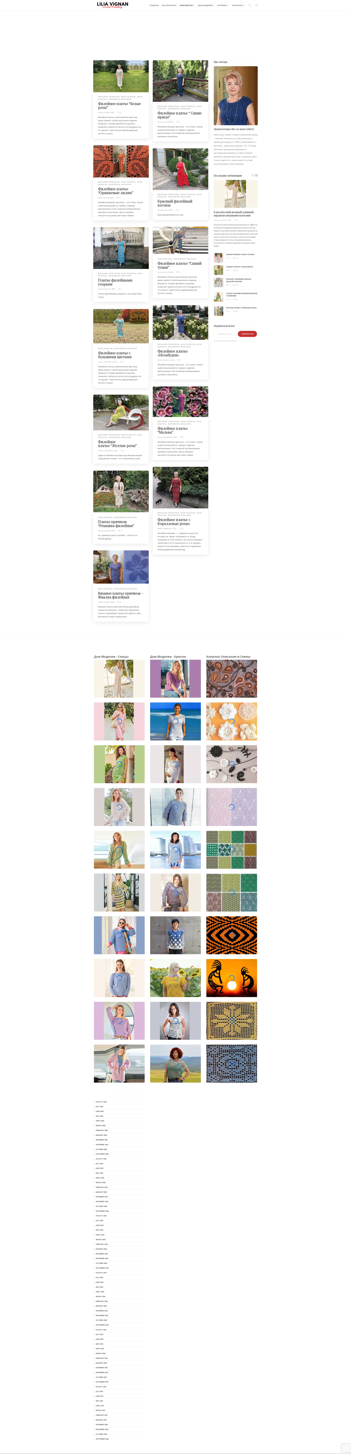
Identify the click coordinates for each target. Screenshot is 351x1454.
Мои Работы (186, 5)
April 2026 (100, 1121)
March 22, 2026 (169, 360)
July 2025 (99, 1164)
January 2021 (101, 1420)
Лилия (100, 112)
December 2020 (102, 1424)
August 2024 (101, 1216)
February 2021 (102, 1415)
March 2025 (100, 1182)
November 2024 (102, 1201)
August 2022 (101, 1330)
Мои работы (128, 97)
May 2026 (99, 1116)
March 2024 (100, 1239)
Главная (154, 5)
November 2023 (102, 1258)
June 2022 (99, 1339)
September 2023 (102, 1268)
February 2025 (102, 1187)
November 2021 (102, 1372)
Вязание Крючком (109, 97)
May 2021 (99, 1401)
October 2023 (101, 1263)
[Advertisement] (175, 31)
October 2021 (101, 1377)
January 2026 (101, 1135)
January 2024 (101, 1249)
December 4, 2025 (110, 362)
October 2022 (101, 1320)
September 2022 (102, 1325)
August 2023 (101, 1273)
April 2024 (100, 1235)
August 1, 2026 (109, 112)
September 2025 (102, 1154)
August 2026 (101, 1102)
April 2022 (100, 1349)
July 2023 (99, 1277)
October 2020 (101, 1434)
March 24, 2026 (109, 289)
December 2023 (102, 1254)
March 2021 (100, 1410)
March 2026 (100, 1125)
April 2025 (100, 1178)
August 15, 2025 (109, 531)
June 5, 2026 (168, 210)
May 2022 (99, 1344)
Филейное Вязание (119, 99)
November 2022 (102, 1315)
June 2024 (99, 1225)
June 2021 (99, 1396)
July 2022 (99, 1334)
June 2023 (99, 1282)
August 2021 (101, 1387)
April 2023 (100, 1292)
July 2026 (99, 1106)
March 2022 (100, 1353)
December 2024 (102, 1197)
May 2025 (99, 1173)
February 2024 (102, 1244)
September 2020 (102, 1439)
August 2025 (101, 1159)
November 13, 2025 (170, 437)
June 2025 (99, 1168)
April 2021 (100, 1406)
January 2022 (101, 1363)
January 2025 (101, 1192)
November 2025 (102, 1144)
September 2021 (102, 1382)
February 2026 (102, 1130)
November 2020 (102, 1429)
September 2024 (102, 1211)
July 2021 (99, 1391)
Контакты (237, 5)
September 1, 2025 (170, 528)
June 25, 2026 (168, 122)
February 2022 (102, 1358)
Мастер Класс (169, 5)
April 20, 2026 (168, 272)
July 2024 (99, 1220)
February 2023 (102, 1301)
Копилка (222, 5)
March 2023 (100, 1296)
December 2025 (102, 1140)
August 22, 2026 (225, 220)
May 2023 (99, 1287)
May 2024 (99, 1230)
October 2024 (101, 1206)
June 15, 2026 (108, 198)
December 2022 (102, 1311)
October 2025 (101, 1149)
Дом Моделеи (205, 5)
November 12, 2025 (110, 451)
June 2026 (99, 1111)
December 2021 (102, 1368)
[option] (236, 248)
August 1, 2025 (109, 602)
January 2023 (101, 1306)
